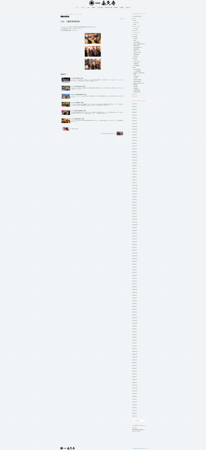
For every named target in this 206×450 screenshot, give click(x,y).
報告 (62, 16)
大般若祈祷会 (67, 16)
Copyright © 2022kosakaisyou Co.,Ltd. (140, 448)
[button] (144, 420)
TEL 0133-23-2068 (136, 431)
